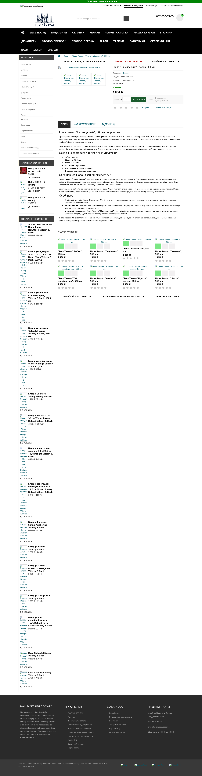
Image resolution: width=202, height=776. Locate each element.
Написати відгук (163, 107)
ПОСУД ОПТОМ (75, 713)
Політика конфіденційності (80, 724)
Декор (38, 49)
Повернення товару (71, 763)
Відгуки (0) (108, 124)
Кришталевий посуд (30, 147)
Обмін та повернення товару (81, 732)
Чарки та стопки (116, 32)
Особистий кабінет (117, 732)
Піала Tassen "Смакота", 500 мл (168, 253)
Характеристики (85, 124)
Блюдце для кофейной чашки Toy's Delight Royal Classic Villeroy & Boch (40, 621)
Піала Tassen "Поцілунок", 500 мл (104, 253)
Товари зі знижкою (117, 724)
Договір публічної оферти (79, 728)
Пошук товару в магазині (126, 18)
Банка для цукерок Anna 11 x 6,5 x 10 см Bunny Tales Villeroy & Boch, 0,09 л (39, 256)
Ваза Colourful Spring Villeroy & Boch (39, 654)
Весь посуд (38, 32)
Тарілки (118, 41)
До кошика (34, 177)
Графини (166, 32)
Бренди (53, 49)
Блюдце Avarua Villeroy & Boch (36, 548)
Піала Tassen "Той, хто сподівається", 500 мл (70, 280)
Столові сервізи (83, 41)
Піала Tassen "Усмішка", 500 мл (103, 280)
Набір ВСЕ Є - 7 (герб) (36, 199)
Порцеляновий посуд (30, 153)
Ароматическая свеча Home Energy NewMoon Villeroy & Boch (40, 228)
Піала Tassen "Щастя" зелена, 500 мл (135, 280)
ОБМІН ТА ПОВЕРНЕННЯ (167, 296)
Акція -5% (72, 740)
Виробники (114, 713)
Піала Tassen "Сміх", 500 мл (136, 250)
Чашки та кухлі (144, 32)
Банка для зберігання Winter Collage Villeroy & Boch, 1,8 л (40, 363)
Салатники (137, 41)
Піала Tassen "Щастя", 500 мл (167, 280)
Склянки (78, 32)
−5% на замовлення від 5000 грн (101, 1)
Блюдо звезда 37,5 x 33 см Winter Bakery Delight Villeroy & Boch (40, 418)
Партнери (113, 721)
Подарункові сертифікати (120, 717)
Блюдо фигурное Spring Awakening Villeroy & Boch (37, 525)
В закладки (160, 98)
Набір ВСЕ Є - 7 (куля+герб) (36, 170)
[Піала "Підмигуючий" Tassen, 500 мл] (83, 68)
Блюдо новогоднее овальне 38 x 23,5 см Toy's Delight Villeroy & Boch (40, 452)
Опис (64, 124)
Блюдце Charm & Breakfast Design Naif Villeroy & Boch (39, 568)
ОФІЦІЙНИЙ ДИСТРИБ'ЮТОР (165, 61)
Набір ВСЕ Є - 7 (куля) (36, 183)
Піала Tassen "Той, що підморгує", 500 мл (91, 56)
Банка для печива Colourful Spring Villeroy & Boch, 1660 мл (39, 297)
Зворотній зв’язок (76, 744)
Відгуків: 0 (146, 107)
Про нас (71, 717)
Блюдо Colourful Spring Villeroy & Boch (40, 395)
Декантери (28, 41)
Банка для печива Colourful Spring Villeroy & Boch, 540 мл (39, 332)
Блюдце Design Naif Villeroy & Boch (39, 597)
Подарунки (59, 32)
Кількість (118, 99)
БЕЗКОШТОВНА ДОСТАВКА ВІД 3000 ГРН (84, 61)
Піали (104, 41)
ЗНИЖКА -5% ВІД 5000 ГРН (128, 61)
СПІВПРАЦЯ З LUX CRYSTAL (81, 736)
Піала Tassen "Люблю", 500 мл (70, 253)
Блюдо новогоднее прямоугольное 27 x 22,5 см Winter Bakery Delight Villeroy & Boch (40, 488)
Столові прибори (54, 41)
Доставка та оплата (77, 721)
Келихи (95, 32)
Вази (24, 49)
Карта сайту (73, 748)
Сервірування (160, 41)
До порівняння (161, 100)
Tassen (126, 73)
